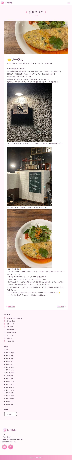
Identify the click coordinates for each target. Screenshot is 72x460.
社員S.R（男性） (10, 378)
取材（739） (10, 327)
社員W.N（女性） (10, 401)
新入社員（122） (11, 321)
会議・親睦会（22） (12, 329)
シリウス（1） (11, 341)
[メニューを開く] (69, 2)
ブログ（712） (11, 335)
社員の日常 (48, 63)
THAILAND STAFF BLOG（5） (15, 318)
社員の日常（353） (12, 332)
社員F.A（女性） (10, 387)
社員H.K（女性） (10, 390)
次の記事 (60, 306)
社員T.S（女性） (10, 399)
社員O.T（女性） (10, 358)
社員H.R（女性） (10, 384)
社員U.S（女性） (10, 353)
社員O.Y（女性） (10, 355)
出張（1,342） (10, 324)
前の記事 (11, 306)
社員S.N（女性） (17, 63)
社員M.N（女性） (10, 381)
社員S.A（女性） (10, 404)
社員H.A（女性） (10, 370)
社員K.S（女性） (10, 393)
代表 (7, 350)
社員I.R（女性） (10, 364)
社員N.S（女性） (10, 373)
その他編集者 (9, 376)
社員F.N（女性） (10, 367)
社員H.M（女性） (10, 396)
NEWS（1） (10, 338)
